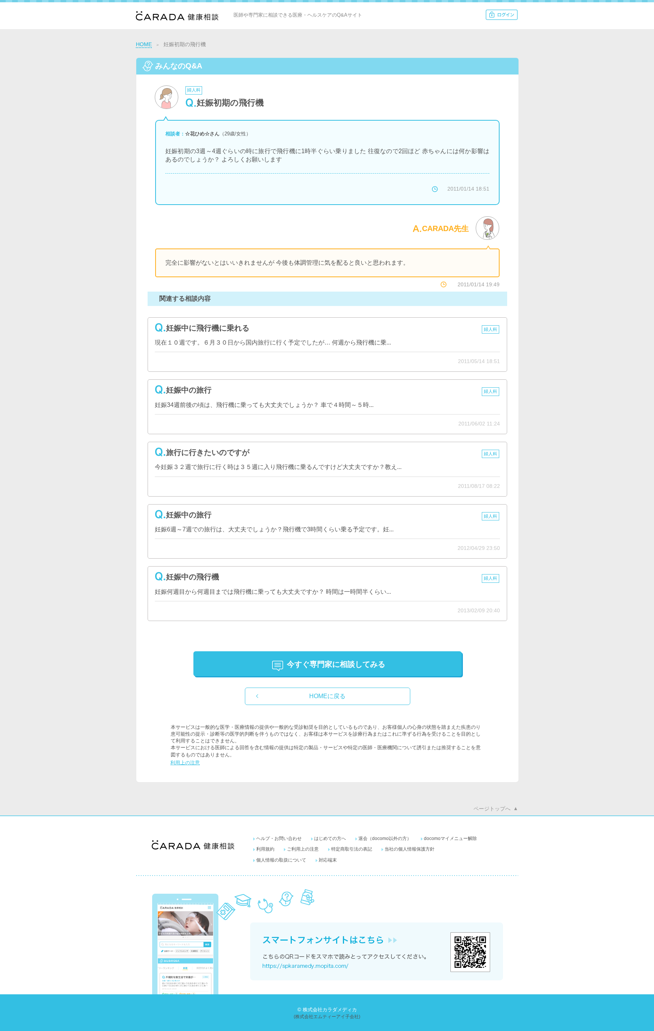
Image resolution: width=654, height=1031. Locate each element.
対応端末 (328, 860)
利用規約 (265, 849)
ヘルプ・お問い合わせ (279, 838)
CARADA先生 (445, 228)
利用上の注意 (185, 762)
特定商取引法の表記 (351, 849)
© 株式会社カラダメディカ (327, 1009)
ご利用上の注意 (303, 849)
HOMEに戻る (327, 696)
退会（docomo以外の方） (384, 838)
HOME (144, 44)
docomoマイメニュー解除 (450, 838)
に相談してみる (336, 664)
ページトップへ (492, 809)
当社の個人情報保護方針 (409, 849)
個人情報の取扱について (281, 860)
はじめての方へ (330, 838)
